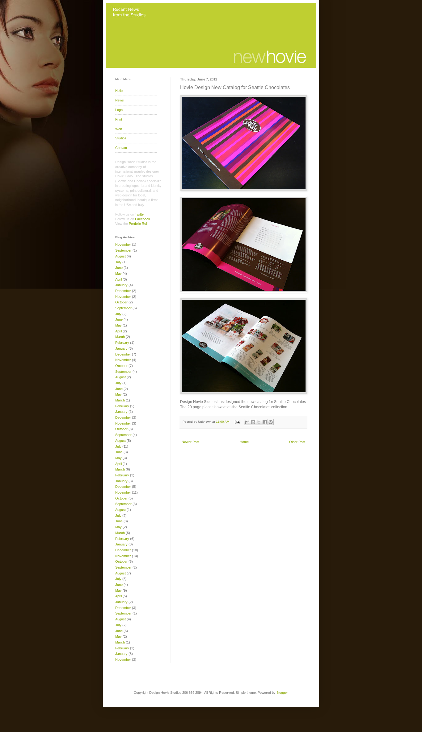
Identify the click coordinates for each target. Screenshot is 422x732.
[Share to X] (259, 422)
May (118, 273)
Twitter (140, 214)
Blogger (282, 692)
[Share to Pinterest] (271, 422)
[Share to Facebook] (265, 422)
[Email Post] (237, 421)
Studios (120, 138)
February (122, 342)
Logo (119, 110)
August (120, 256)
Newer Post (190, 442)
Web (118, 129)
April (118, 279)
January (121, 285)
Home (244, 442)
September (123, 250)
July (118, 262)
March (120, 337)
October (121, 302)
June (119, 267)
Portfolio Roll (138, 223)
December (123, 291)
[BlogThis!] (253, 422)
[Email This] (247, 422)
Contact (121, 148)
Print (118, 119)
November (123, 244)
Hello (119, 91)
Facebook (142, 219)
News (119, 100)
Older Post (297, 442)
